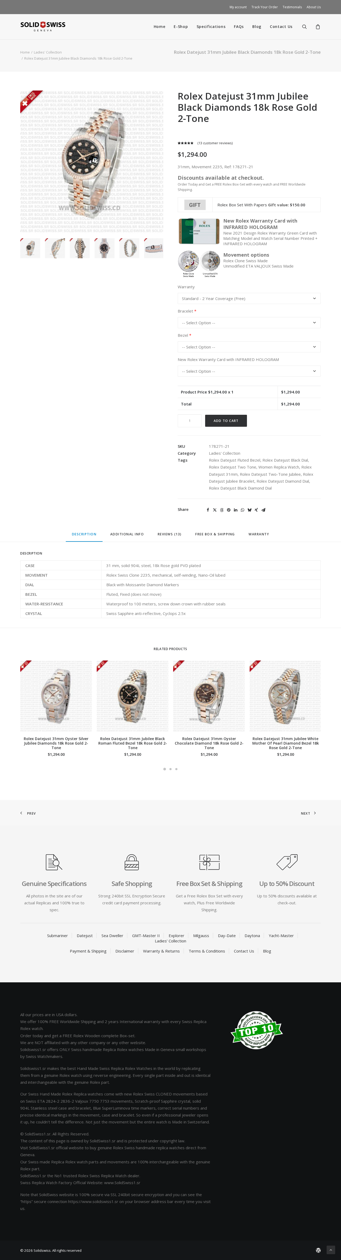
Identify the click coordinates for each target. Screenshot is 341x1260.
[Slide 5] (129, 248)
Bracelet (187, 311)
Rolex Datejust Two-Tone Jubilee (270, 474)
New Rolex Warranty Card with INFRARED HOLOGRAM (228, 360)
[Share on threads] (221, 510)
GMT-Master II (146, 935)
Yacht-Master (281, 935)
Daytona (252, 935)
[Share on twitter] (215, 510)
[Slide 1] (30, 248)
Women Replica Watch (278, 467)
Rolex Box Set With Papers (242, 204)
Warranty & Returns (161, 951)
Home (159, 26)
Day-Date (227, 935)
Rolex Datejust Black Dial (285, 460)
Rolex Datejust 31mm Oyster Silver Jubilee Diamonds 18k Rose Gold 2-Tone (56, 743)
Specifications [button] (211, 26)
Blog (256, 26)
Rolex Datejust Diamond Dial (283, 481)
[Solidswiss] (42, 26)
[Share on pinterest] (228, 510)
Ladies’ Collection (170, 940)
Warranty (186, 287)
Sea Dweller (112, 935)
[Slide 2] (55, 248)
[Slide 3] (80, 248)
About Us (314, 7)
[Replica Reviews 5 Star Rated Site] (256, 1030)
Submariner (57, 935)
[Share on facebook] (208, 510)
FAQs (239, 26)
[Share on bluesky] (249, 510)
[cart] (317, 26)
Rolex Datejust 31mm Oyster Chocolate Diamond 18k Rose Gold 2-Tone (209, 743)
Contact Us (281, 26)
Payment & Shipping (88, 951)
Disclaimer (124, 951)
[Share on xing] (256, 510)
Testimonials (292, 7)
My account (238, 7)
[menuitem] (239, 7)
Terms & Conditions (207, 951)
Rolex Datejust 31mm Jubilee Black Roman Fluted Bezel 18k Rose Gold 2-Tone (132, 743)
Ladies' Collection (48, 52)
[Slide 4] (105, 248)
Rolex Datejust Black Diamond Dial (240, 488)
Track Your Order (264, 7)
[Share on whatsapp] (242, 510)
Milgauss (201, 935)
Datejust (85, 935)
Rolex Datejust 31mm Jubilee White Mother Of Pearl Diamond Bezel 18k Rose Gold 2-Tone (285, 743)
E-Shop (181, 26)
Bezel (184, 335)
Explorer (176, 935)
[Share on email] (263, 510)
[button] (308, 26)
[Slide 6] (154, 248)
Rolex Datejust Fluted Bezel (234, 460)
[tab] (127, 536)
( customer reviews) (215, 143)
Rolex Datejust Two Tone (232, 467)
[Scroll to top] (331, 1249)
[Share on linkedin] (235, 510)
